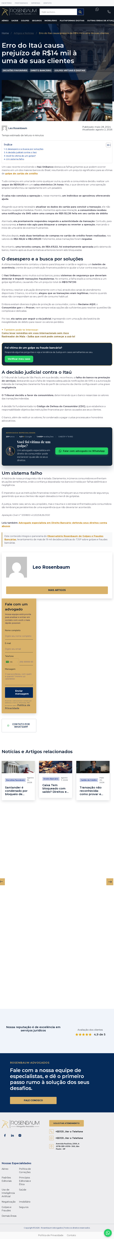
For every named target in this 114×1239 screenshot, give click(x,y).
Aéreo (5, 20)
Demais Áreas (9, 1216)
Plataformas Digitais (72, 20)
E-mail (8, 643)
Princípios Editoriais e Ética (25, 1181)
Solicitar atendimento (66, 1123)
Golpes (25, 20)
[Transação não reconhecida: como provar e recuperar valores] (93, 767)
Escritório (7, 3)
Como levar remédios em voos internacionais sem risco (35, 333)
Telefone (9, 656)
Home (5, 33)
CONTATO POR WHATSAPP (21, 725)
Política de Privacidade (50, 1235)
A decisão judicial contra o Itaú (21, 152)
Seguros (37, 20)
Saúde (14, 20)
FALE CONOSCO (33, 1100)
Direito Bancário (41, 70)
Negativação (9, 1201)
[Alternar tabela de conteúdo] (107, 145)
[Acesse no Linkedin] (12, 1135)
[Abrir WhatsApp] (108, 1233)
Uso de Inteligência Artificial (8, 1193)
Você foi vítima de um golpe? (21, 156)
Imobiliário (50, 20)
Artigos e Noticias (24, 33)
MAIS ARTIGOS (57, 590)
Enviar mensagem (22, 692)
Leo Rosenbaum (17, 128)
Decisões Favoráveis (15, 70)
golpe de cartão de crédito (21, 173)
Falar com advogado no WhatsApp (84, 451)
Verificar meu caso (19, 359)
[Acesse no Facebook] (5, 1135)
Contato (48, 3)
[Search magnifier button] (80, 12)
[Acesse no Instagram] (20, 1135)
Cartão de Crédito (89, 780)
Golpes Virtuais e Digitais (69, 70)
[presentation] (110, 882)
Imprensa (35, 3)
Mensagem (10, 669)
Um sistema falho (15, 159)
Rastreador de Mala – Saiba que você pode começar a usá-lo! (38, 336)
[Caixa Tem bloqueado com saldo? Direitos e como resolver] (55, 767)
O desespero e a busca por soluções (24, 149)
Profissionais (21, 3)
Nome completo (13, 630)
